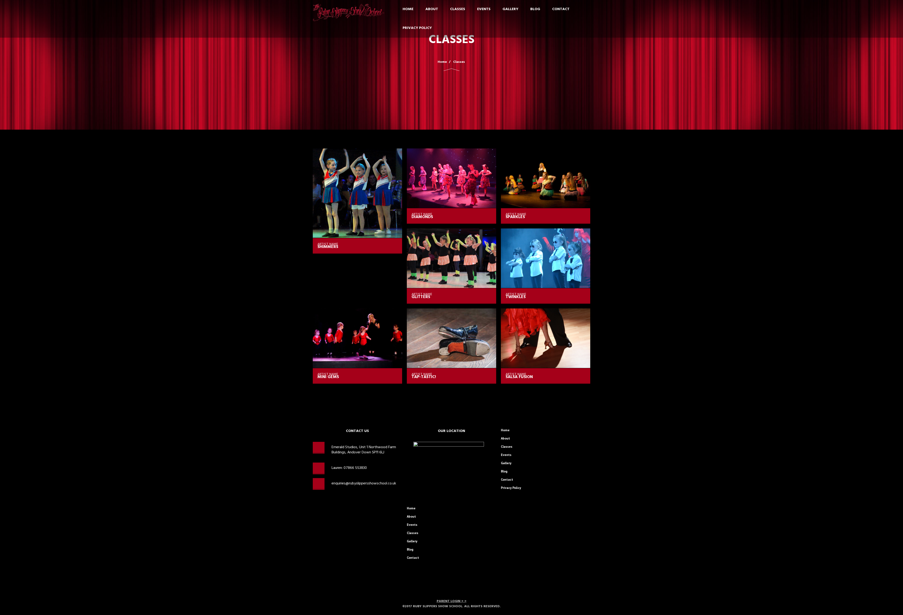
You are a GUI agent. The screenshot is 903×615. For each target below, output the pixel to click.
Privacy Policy (417, 28)
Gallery (510, 9)
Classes (457, 9)
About (431, 9)
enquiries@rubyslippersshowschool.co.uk (364, 483)
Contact (561, 9)
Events (484, 9)
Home (408, 9)
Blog (535, 9)
